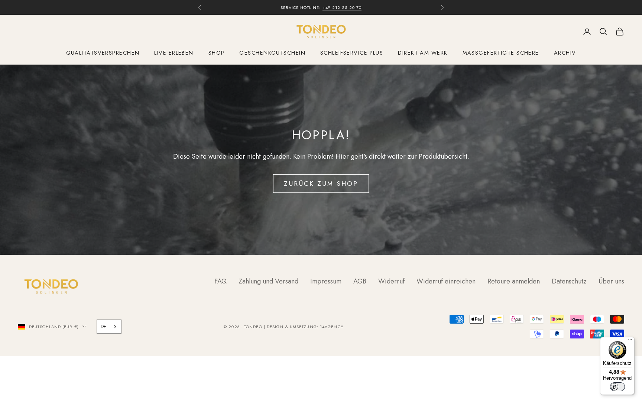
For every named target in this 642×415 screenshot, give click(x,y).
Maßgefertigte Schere (501, 52)
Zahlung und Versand (268, 281)
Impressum (325, 281)
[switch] (617, 386)
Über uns (611, 281)
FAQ (220, 281)
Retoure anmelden (513, 281)
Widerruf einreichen (446, 281)
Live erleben (173, 52)
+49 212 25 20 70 (342, 7)
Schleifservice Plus (351, 52)
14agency (332, 327)
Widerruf (391, 281)
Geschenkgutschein (272, 52)
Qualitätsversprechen (103, 52)
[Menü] (630, 341)
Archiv (565, 52)
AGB (359, 281)
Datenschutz (569, 281)
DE (103, 326)
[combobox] (109, 327)
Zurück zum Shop (321, 183)
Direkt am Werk (422, 52)
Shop (216, 52)
